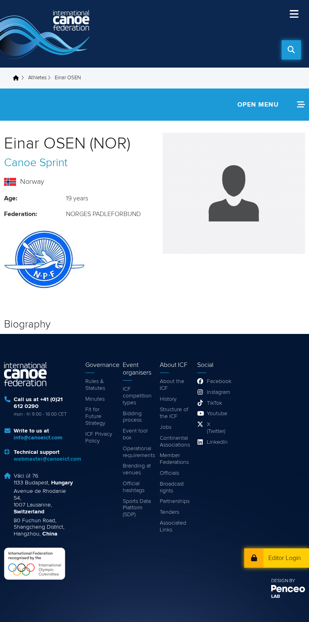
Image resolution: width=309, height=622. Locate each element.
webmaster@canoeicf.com (47, 459)
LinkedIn (217, 442)
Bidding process (132, 417)
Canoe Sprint (36, 163)
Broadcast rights (172, 487)
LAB (275, 596)
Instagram (217, 392)
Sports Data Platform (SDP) (137, 508)
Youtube (217, 413)
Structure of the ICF (174, 413)
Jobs (165, 427)
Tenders (169, 512)
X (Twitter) (216, 428)
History (168, 399)
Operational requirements (137, 452)
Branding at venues (137, 469)
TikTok (214, 403)
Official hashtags (133, 487)
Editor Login (284, 558)
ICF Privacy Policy (98, 437)
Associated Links (173, 526)
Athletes (37, 77)
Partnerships (174, 501)
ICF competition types (137, 396)
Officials (169, 473)
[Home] (46, 34)
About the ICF (172, 385)
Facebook (217, 381)
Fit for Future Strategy (95, 416)
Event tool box (135, 434)
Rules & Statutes (95, 385)
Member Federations (174, 459)
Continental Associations (174, 441)
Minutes (95, 399)
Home (18, 78)
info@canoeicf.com (38, 438)
